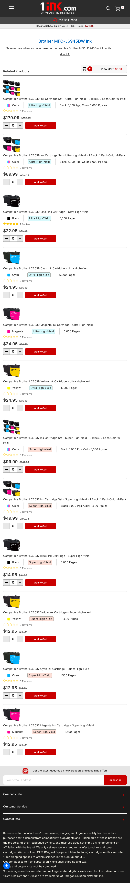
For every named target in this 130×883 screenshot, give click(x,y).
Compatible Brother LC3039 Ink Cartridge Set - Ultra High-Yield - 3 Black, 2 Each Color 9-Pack (64, 98)
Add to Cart (40, 125)
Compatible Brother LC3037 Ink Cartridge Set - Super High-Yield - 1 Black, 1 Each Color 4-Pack (64, 499)
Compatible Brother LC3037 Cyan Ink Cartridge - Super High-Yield (46, 669)
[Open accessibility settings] (6, 865)
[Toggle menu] (13, 8)
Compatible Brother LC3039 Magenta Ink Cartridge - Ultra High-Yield (48, 325)
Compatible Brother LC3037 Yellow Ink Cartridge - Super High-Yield (47, 612)
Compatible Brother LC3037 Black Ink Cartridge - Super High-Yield (46, 555)
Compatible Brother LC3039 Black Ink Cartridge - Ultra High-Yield (46, 211)
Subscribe (115, 779)
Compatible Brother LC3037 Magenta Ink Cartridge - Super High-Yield (48, 725)
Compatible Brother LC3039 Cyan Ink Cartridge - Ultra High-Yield (45, 268)
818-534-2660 (68, 20)
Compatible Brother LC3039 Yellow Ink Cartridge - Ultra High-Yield (46, 381)
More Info (65, 54)
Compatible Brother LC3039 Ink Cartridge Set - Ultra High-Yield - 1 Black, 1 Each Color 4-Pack (64, 155)
